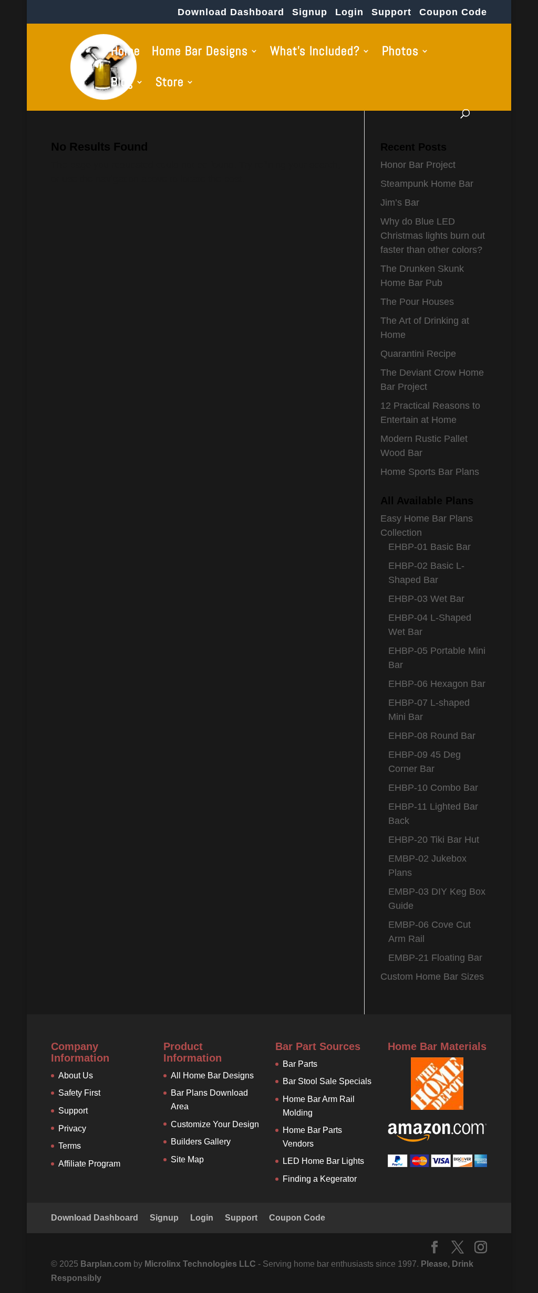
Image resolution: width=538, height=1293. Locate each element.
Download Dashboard (231, 12)
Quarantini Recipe (418, 353)
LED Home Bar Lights (323, 1161)
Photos (400, 53)
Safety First (79, 1092)
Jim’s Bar (399, 202)
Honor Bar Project (418, 165)
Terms (69, 1145)
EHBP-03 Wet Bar (426, 598)
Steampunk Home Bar (426, 183)
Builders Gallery (201, 1141)
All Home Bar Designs (212, 1075)
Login (349, 12)
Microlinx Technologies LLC (201, 1263)
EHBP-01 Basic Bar (429, 547)
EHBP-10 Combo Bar (433, 787)
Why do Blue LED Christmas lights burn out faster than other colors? (432, 235)
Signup (309, 12)
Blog (122, 84)
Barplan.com (105, 1263)
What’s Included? (315, 53)
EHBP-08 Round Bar (431, 735)
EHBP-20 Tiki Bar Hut (433, 839)
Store (170, 84)
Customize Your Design (215, 1124)
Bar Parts (300, 1063)
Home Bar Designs (200, 53)
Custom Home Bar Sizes (432, 976)
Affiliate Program (89, 1163)
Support (391, 12)
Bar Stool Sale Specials (327, 1081)
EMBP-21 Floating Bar (435, 957)
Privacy (72, 1128)
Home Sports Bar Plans (429, 472)
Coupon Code (453, 12)
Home (125, 53)
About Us (75, 1075)
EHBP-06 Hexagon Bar (436, 684)
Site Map (187, 1159)
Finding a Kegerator (320, 1178)
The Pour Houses (417, 301)
